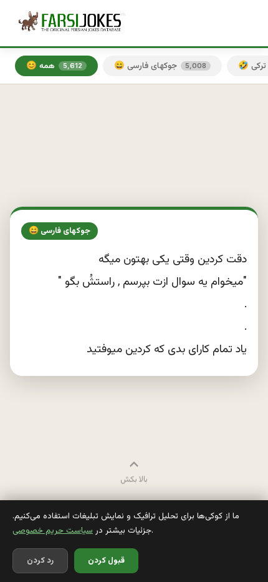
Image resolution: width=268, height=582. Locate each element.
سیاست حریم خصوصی (52, 530)
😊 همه (54, 65)
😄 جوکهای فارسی (160, 65)
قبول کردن (106, 561)
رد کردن (40, 561)
